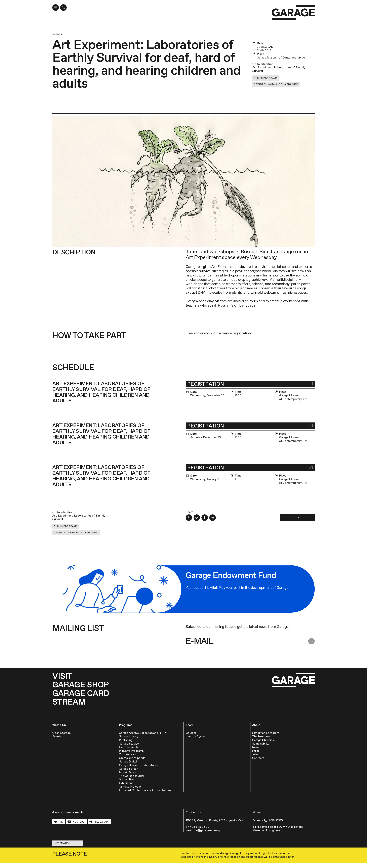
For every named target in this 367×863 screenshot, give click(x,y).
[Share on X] (189, 517)
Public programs (265, 78)
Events (57, 34)
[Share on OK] (204, 517)
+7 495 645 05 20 (197, 826)
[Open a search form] (63, 7)
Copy (297, 517)
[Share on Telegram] (212, 517)
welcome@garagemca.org (203, 830)
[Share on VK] (197, 517)
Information (62, 843)
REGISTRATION (205, 384)
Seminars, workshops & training (276, 84)
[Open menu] (55, 7)
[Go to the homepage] (293, 12)
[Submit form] (311, 641)
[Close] (311, 853)
